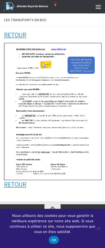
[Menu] (98, 6)
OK (54, 240)
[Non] (98, 228)
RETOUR (15, 35)
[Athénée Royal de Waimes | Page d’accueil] (39, 6)
